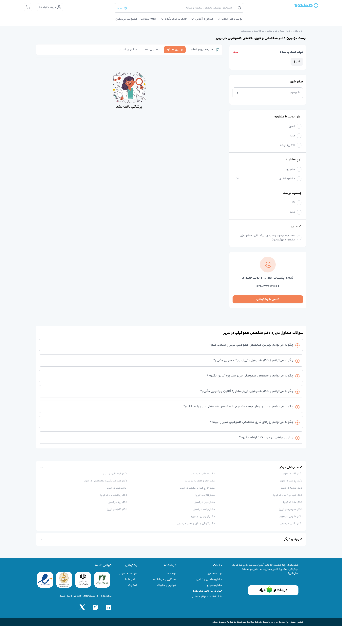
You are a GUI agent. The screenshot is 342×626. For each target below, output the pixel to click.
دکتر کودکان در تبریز (115, 474)
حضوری (290, 169)
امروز (292, 126)
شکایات (132, 585)
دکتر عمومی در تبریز (290, 509)
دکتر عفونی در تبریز (291, 516)
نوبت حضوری (214, 574)
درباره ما (171, 574)
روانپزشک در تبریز (116, 488)
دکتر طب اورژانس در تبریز (287, 495)
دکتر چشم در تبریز (204, 509)
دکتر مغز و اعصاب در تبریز (200, 481)
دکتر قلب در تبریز (292, 474)
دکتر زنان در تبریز (205, 495)
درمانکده (297, 31)
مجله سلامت (148, 19)
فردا (292, 136)
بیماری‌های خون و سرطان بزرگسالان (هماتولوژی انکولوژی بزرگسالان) (267, 238)
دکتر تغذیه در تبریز (291, 488)
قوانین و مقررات (166, 585)
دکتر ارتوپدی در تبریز (203, 516)
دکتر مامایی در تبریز (203, 474)
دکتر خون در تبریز (205, 502)
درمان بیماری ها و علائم (278, 31)
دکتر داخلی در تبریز (291, 523)
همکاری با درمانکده (164, 579)
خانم (292, 212)
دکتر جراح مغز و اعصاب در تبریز (197, 488)
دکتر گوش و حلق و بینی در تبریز (196, 523)
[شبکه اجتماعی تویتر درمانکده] (82, 607)
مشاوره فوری (214, 585)
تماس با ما (131, 579)
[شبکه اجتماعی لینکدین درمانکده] (108, 607)
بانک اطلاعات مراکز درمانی (207, 597)
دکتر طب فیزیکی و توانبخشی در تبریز (105, 481)
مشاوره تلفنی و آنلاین (209, 579)
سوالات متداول (128, 574)
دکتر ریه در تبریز (117, 502)
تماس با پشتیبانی (267, 299)
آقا (293, 203)
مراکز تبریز (259, 31)
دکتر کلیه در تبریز (117, 509)
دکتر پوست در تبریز (291, 481)
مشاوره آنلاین (287, 179)
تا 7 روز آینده (287, 145)
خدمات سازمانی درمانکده (207, 591)
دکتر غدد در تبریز (292, 502)
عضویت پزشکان (126, 19)
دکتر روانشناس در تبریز (113, 495)
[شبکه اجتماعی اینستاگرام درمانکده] (95, 607)
